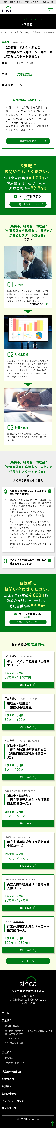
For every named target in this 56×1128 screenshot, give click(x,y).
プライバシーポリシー (14, 1100)
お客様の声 (8, 1078)
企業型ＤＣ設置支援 (14, 1043)
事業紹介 (7, 1020)
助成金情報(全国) (38, 32)
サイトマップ (9, 1108)
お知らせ (7, 1086)
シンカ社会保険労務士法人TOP (14, 32)
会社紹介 (7, 1052)
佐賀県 (51, 32)
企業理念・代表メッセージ (17, 1062)
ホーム (5, 1013)
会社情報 (9, 1057)
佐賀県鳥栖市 (24, 73)
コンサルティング (13, 1038)
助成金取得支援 (12, 1025)
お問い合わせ (9, 1093)
